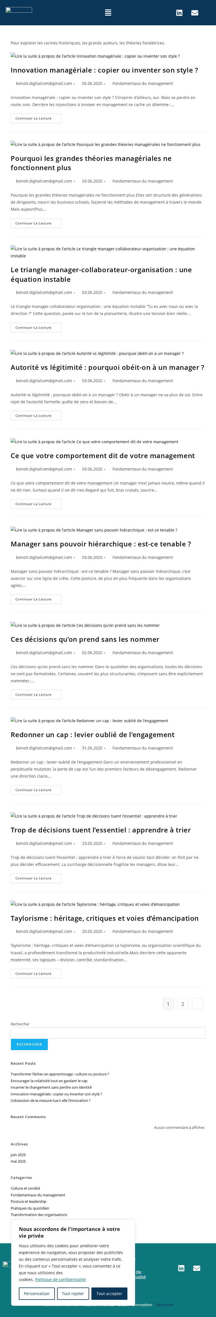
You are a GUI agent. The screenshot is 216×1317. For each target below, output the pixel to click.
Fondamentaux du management (142, 83)
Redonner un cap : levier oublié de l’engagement (92, 734)
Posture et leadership (28, 1201)
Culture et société (25, 1188)
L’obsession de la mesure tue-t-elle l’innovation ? (51, 1100)
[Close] (129, 1224)
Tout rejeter (73, 1293)
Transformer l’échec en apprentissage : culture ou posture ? (60, 1074)
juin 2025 (18, 1154)
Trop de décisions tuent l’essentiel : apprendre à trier (101, 829)
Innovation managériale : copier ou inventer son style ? (104, 70)
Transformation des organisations (39, 1214)
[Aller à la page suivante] (197, 1004)
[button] (108, 13)
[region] (73, 1263)
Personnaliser (37, 1293)
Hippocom (165, 1304)
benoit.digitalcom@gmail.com (44, 83)
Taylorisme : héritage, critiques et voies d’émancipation (105, 918)
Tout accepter (109, 1293)
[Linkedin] (179, 13)
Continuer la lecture (38, 117)
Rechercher (20, 1023)
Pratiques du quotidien (30, 1208)
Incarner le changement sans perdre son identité (51, 1087)
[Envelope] (195, 13)
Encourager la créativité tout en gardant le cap (49, 1080)
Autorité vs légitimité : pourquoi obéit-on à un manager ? (107, 367)
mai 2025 (18, 1161)
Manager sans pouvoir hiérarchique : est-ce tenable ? (101, 543)
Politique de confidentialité (60, 1279)
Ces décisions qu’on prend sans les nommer (85, 639)
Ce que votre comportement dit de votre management (103, 455)
